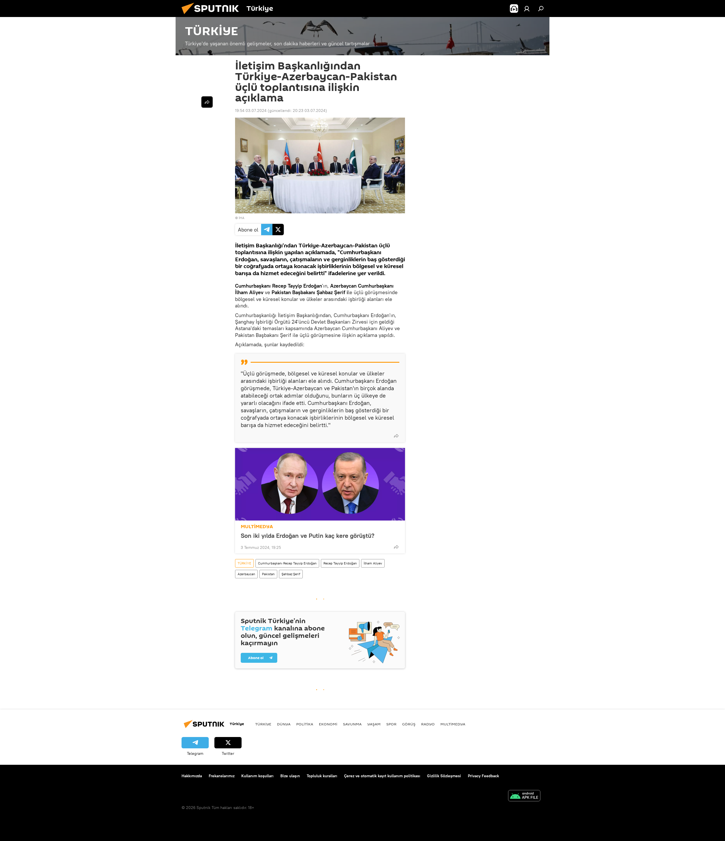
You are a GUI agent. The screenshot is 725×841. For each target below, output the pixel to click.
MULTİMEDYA (257, 526)
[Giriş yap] (526, 8)
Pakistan (268, 574)
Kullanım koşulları (257, 775)
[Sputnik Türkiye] (212, 15)
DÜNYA (284, 724)
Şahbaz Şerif (291, 574)
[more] (396, 435)
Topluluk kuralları (322, 775)
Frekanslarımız (221, 775)
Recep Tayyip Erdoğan (340, 563)
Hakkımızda (192, 775)
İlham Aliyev (373, 563)
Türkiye (263, 724)
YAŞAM (374, 724)
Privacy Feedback (483, 775)
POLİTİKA (304, 724)
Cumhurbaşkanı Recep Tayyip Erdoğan (287, 563)
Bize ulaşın (290, 775)
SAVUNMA (352, 724)
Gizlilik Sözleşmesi (444, 775)
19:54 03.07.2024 (250, 110)
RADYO (428, 724)
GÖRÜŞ (408, 724)
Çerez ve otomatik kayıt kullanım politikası (382, 775)
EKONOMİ (328, 724)
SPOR (391, 724)
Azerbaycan (246, 574)
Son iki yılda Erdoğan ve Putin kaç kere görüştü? (308, 535)
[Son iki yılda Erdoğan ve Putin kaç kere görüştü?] (320, 484)
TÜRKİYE (244, 563)
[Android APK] (524, 796)
